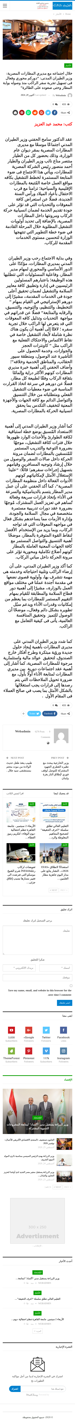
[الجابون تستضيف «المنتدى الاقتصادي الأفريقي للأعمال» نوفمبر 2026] (64, 1144)
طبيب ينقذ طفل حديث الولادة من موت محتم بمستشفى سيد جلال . (19, 766)
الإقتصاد (38, 1118)
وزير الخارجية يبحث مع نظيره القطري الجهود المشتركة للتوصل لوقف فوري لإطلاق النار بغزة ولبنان (55, 770)
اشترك (14, 1388)
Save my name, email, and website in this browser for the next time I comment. (39, 992)
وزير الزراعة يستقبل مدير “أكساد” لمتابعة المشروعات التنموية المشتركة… (37, 1126)
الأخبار (68, 65)
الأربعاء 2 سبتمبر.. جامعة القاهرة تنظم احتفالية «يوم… (37, 1319)
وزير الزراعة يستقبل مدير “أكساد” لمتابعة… (37, 1278)
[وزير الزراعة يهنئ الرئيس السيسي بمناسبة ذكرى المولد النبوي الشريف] (64, 1160)
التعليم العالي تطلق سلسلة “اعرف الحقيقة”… (37, 1298)
